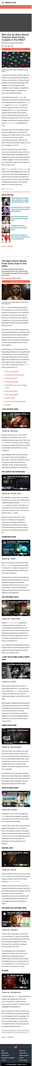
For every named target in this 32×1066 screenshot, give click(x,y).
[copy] (12, 46)
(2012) (11, 378)
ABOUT (3, 1050)
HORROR (10, 1037)
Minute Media (12, 1064)
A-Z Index (3, 1060)
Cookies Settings (23, 1060)
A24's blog (20, 97)
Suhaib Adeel (8, 278)
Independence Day (16, 105)
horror (6, 307)
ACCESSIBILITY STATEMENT (7, 1058)
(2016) (11, 395)
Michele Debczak (9, 43)
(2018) (15, 401)
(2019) (8, 405)
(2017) (10, 398)
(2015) (11, 391)
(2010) (12, 371)
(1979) (8, 565)
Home (4, 246)
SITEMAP (21, 1058)
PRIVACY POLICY (23, 1053)
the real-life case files (13, 623)
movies (26, 365)
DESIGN (10, 246)
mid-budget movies (21, 169)
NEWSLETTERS (4, 1053)
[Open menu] (3, 3)
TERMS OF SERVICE (24, 1055)
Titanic (15, 110)
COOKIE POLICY (5, 1055)
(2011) (14, 375)
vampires (16, 691)
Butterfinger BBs (8, 169)
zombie (4, 816)
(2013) (11, 382)
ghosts (3, 442)
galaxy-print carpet (11, 123)
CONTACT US (22, 1050)
